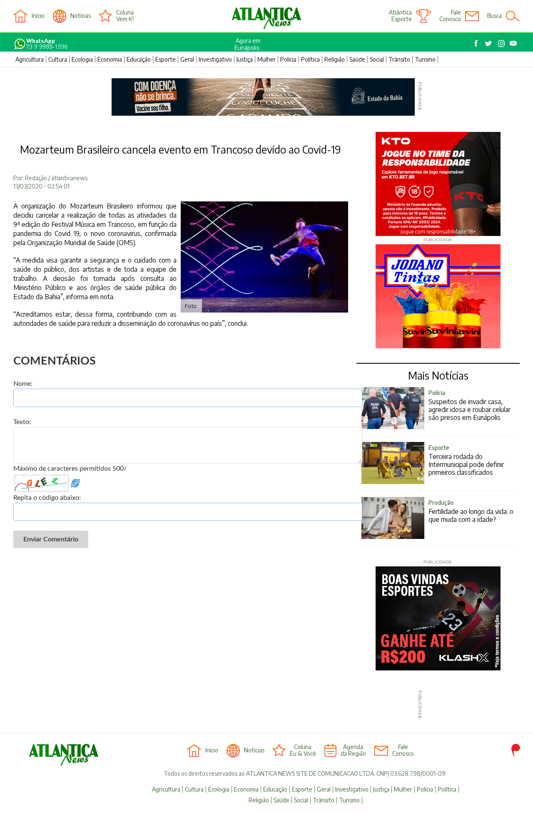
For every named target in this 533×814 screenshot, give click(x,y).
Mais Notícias (438, 375)
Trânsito (399, 59)
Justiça (245, 59)
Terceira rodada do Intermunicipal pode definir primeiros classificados (466, 460)
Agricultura (29, 59)
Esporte (165, 59)
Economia (109, 59)
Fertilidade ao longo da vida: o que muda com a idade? (470, 511)
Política (310, 59)
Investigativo (215, 59)
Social (377, 59)
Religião (334, 59)
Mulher (266, 59)
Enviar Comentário (50, 539)
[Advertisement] (263, 705)
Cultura (57, 59)
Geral (187, 59)
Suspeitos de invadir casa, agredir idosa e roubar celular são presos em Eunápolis (469, 405)
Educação (139, 59)
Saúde (357, 59)
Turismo (425, 59)
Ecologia (82, 59)
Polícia (288, 59)
